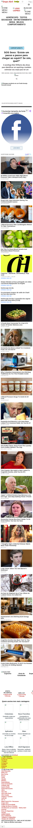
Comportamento (16, 48)
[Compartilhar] (30, 111)
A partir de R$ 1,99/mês (21, 695)
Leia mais (16, 148)
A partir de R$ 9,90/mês (8, 695)
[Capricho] (16, 11)
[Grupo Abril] (7, 2)
